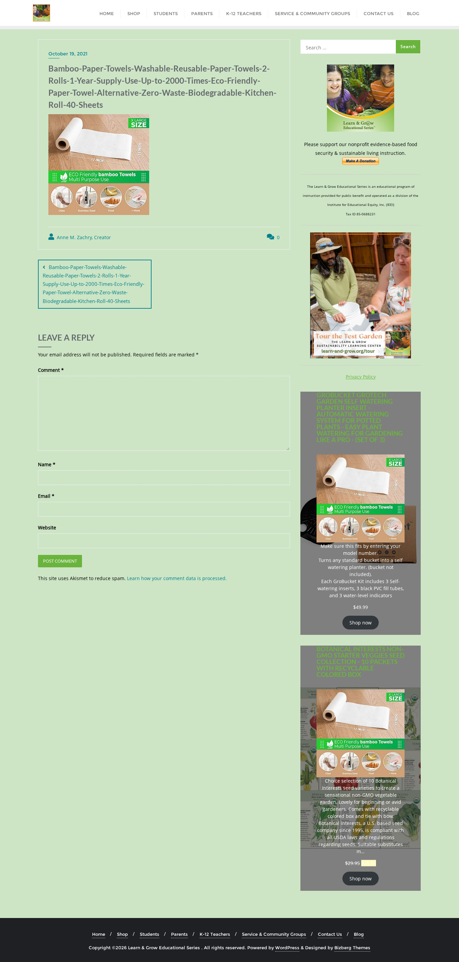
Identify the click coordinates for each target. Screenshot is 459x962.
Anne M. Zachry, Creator (83, 237)
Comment (51, 370)
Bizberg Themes (352, 947)
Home (98, 934)
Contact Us (330, 934)
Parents (179, 934)
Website (47, 527)
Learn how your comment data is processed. (177, 578)
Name (46, 464)
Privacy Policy (361, 377)
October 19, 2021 (67, 54)
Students (149, 934)
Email (46, 496)
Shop (122, 934)
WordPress (287, 947)
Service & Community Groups (274, 934)
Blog (359, 934)
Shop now (360, 622)
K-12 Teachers (215, 934)
